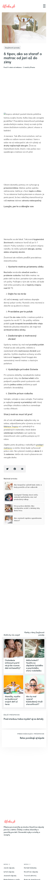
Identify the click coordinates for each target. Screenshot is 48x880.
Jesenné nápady (10, 875)
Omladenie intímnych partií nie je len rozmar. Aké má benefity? (13, 664)
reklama (19, 67)
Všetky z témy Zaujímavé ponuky (34, 633)
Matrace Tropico (11, 426)
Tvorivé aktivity (30, 875)
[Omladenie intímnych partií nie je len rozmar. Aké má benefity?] (13, 656)
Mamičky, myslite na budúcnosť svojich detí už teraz (12, 700)
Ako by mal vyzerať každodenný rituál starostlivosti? (34, 700)
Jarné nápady (9, 868)
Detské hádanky (30, 868)
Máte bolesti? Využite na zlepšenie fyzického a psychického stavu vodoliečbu (34, 665)
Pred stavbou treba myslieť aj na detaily (23, 718)
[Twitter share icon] (7, 469)
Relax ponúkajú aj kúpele (32, 737)
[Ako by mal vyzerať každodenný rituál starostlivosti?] (34, 691)
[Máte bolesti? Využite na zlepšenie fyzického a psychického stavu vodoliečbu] (34, 656)
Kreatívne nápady (31, 872)
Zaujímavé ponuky (12, 48)
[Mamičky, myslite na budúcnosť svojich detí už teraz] (13, 691)
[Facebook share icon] (14, 469)
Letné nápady (9, 872)
